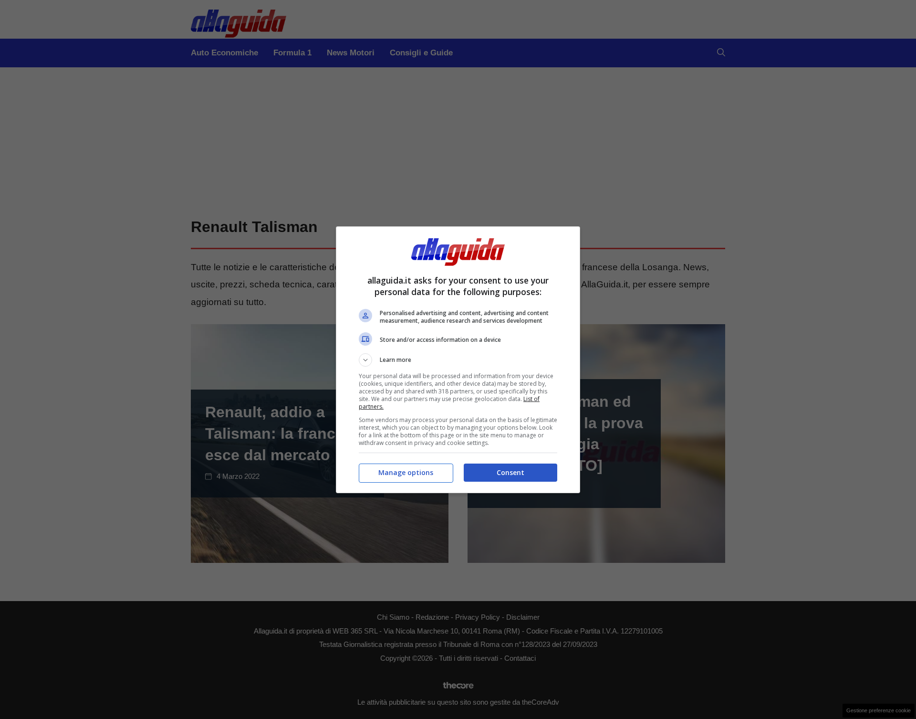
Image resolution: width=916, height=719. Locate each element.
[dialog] (458, 359)
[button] (458, 360)
